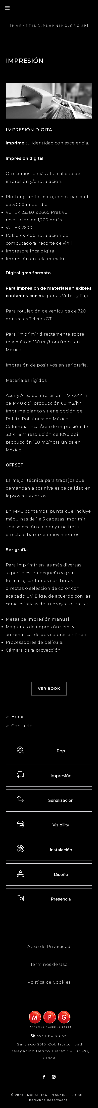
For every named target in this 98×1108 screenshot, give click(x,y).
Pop (61, 751)
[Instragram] (54, 1077)
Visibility (61, 825)
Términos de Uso (49, 964)
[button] (49, 689)
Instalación (61, 850)
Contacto (21, 725)
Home (18, 716)
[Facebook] (44, 1077)
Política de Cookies (49, 982)
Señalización (61, 800)
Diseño (61, 874)
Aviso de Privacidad (49, 946)
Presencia (61, 899)
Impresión (61, 775)
